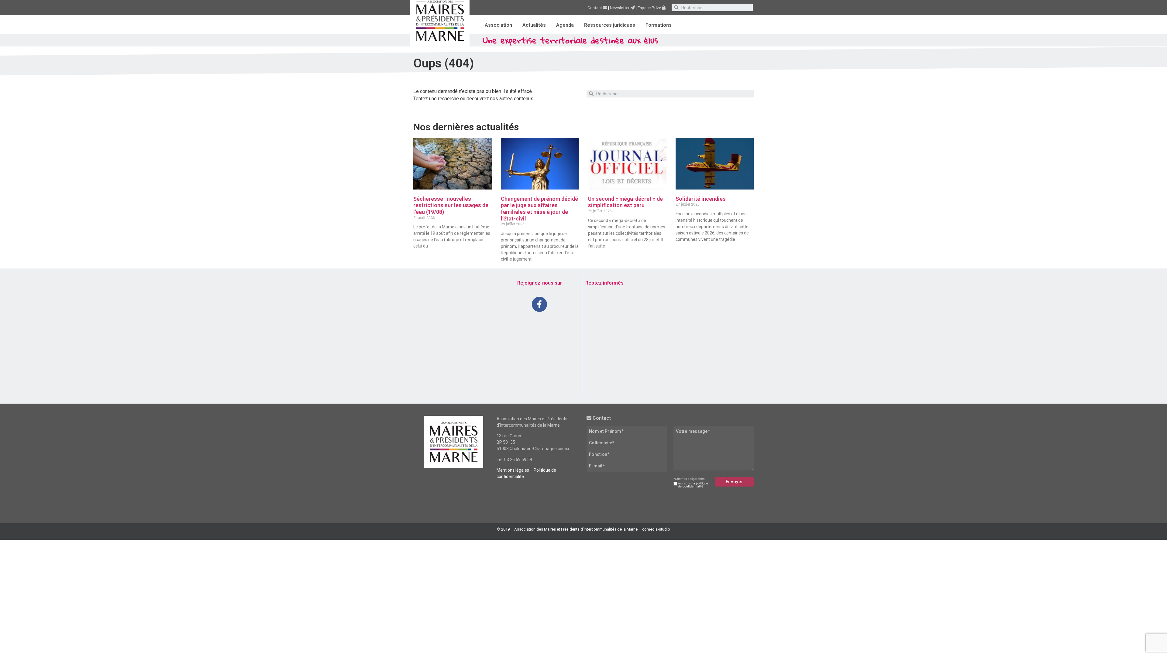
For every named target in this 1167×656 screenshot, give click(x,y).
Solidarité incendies (701, 199)
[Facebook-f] (539, 304)
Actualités (534, 25)
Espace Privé (650, 7)
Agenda (565, 25)
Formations (658, 25)
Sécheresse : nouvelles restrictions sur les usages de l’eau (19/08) (450, 205)
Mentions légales (513, 470)
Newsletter (620, 7)
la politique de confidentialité (693, 484)
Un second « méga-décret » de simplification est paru (625, 202)
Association (498, 25)
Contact (595, 7)
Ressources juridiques (609, 25)
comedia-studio (656, 529)
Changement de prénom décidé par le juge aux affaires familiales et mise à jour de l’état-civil (539, 209)
